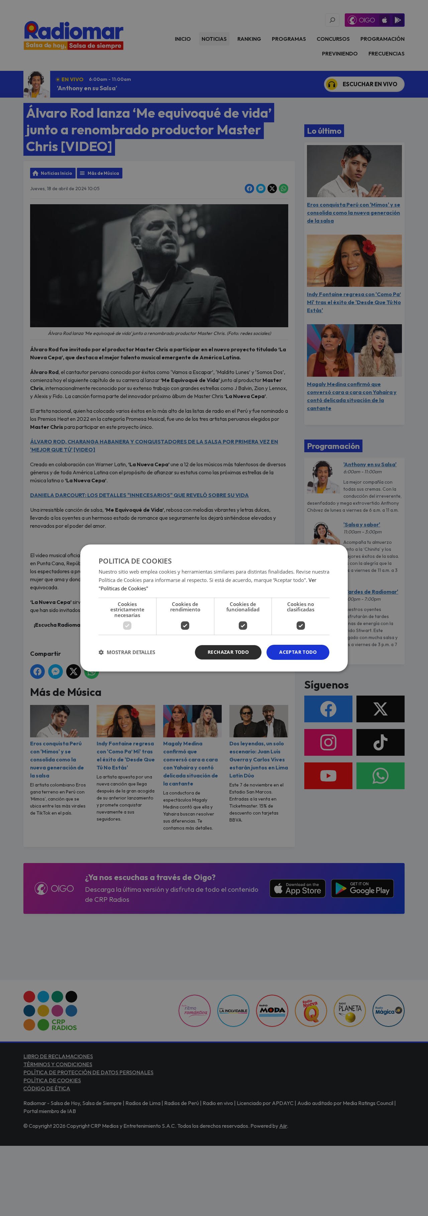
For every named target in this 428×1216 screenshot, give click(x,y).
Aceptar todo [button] (298, 652)
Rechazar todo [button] (228, 652)
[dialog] (214, 608)
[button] (127, 652)
